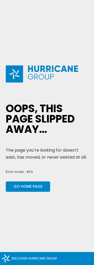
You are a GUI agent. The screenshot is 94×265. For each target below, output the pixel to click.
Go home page (28, 186)
